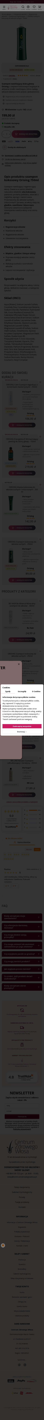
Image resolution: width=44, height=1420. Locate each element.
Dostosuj (21, 732)
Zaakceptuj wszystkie (22, 726)
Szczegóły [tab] (22, 691)
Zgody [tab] (7, 691)
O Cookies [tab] (36, 691)
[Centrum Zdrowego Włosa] (14, 7)
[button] (23, 7)
